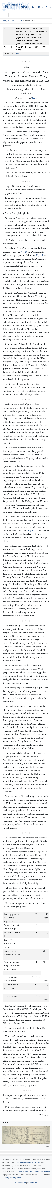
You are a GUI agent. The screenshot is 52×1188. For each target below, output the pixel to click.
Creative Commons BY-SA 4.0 (28, 1162)
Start (4, 20)
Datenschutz (20, 1182)
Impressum (32, 1182)
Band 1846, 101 (15, 20)
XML (18, 53)
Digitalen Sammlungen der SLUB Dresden (32, 1171)
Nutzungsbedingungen (11, 1177)
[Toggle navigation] (5, 14)
